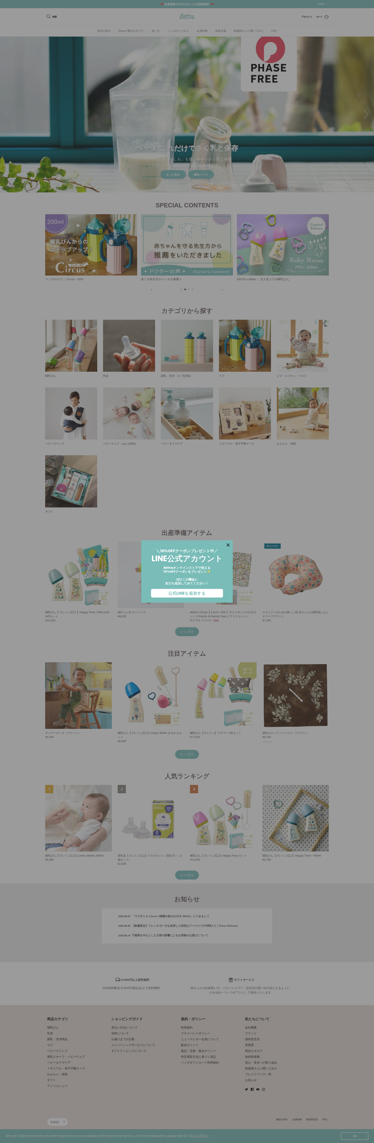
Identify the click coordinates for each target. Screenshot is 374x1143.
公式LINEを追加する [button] (187, 593)
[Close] (228, 545)
